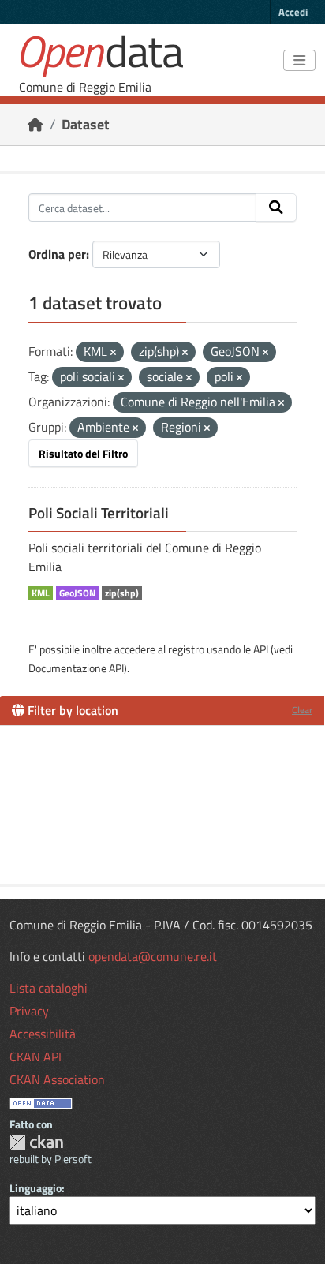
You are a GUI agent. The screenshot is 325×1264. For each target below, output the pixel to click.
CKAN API (35, 1056)
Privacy (29, 1010)
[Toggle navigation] (299, 61)
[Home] (35, 124)
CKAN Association (57, 1079)
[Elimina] (113, 352)
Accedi (293, 12)
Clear (302, 709)
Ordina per (57, 254)
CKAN (36, 1142)
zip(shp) (122, 593)
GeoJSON (77, 593)
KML (41, 593)
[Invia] (276, 207)
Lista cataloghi (48, 987)
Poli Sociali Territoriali (98, 513)
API (260, 649)
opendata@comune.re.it (152, 956)
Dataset (86, 124)
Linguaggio (35, 1188)
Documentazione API (76, 668)
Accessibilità (42, 1033)
